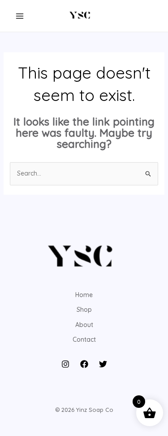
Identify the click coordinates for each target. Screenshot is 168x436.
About (84, 325)
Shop (84, 310)
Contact (84, 339)
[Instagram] (65, 364)
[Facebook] (84, 364)
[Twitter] (103, 364)
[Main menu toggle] (20, 16)
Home (84, 295)
